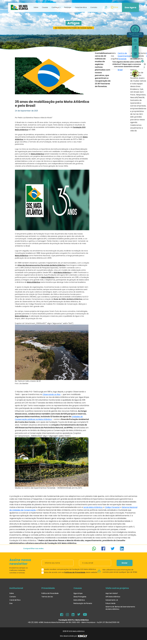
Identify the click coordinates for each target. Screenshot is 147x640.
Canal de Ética (14, 600)
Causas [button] (45, 7)
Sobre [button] (36, 7)
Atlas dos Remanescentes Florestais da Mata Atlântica (41, 265)
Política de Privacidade (50, 593)
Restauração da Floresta (83, 603)
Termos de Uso (47, 597)
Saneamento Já (112, 600)
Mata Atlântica (37, 154)
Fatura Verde (110, 603)
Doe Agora (130, 7)
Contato (93, 7)
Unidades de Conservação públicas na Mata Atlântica (49, 418)
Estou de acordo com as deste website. (71, 572)
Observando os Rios (51, 394)
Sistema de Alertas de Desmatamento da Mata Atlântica (120, 608)
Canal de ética (81, 7)
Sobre (11, 593)
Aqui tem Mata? (112, 593)
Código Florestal (112, 507)
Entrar (115, 7)
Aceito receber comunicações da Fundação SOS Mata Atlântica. (70, 569)
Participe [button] (67, 7)
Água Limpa (78, 593)
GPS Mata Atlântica (113, 597)
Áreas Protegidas (80, 597)
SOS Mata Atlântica (62, 272)
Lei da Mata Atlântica (92, 507)
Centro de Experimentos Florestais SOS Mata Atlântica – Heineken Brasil (124, 61)
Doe (11, 603)
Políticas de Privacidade (74, 572)
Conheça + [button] (56, 7)
